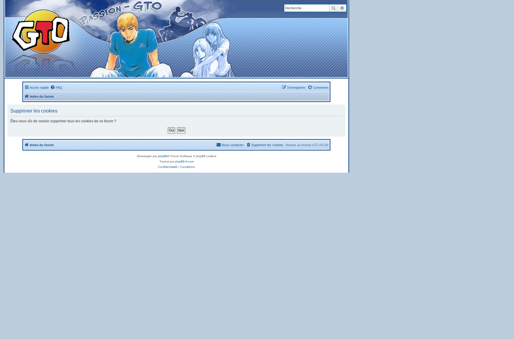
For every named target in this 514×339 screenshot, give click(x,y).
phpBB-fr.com (184, 161)
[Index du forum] (116, 38)
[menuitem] (56, 87)
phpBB (162, 156)
